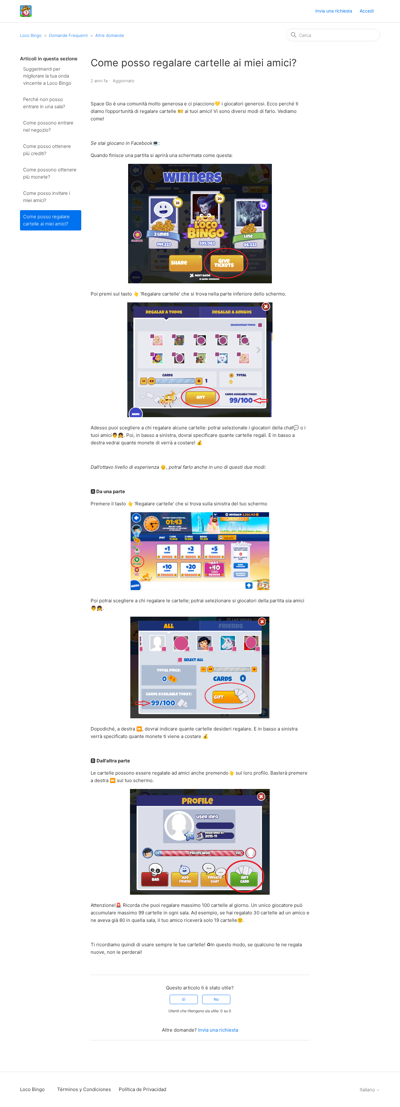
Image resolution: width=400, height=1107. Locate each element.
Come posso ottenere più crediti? (47, 149)
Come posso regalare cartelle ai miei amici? (46, 220)
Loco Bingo (31, 35)
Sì (183, 999)
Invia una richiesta (333, 10)
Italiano (368, 1089)
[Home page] (26, 11)
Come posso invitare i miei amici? (46, 196)
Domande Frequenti (68, 35)
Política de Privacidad (142, 1089)
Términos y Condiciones (84, 1089)
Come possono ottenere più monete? (50, 173)
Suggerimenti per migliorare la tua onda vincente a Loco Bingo (47, 76)
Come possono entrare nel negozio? (48, 126)
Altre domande (109, 35)
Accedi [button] (367, 10)
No (216, 999)
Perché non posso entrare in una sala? (44, 102)
